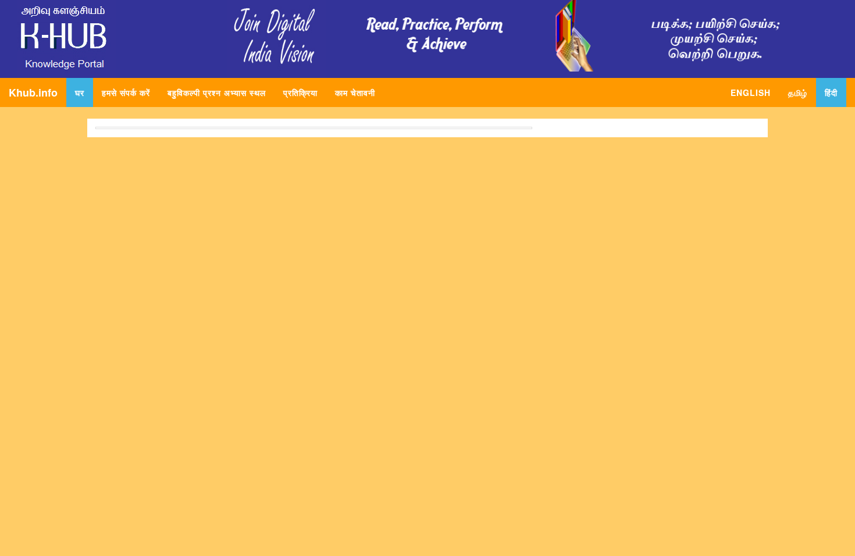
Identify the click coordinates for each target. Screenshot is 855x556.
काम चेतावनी (355, 92)
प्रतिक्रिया (300, 92)
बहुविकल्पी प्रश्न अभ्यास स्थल (217, 92)
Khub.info (33, 92)
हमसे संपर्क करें (126, 92)
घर (84, 92)
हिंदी (831, 92)
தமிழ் (797, 92)
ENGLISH (751, 92)
